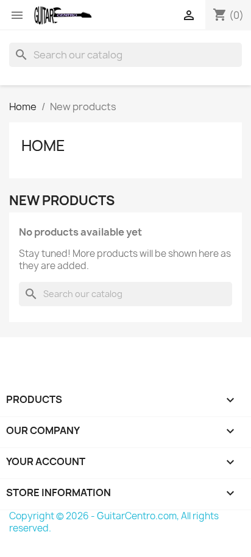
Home (43, 145)
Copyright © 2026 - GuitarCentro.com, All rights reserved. (114, 522)
